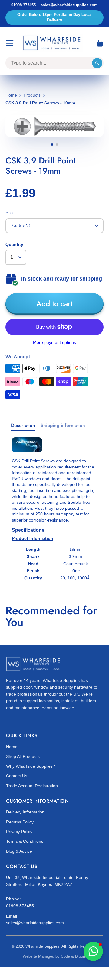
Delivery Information (25, 812)
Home (11, 95)
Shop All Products (23, 756)
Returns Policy (20, 822)
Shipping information (63, 425)
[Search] (97, 63)
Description (23, 425)
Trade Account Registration (32, 785)
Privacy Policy (19, 831)
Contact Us (16, 775)
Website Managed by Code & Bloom (54, 956)
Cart (100, 43)
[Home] (52, 43)
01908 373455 (23, 5)
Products (32, 95)
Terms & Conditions (24, 841)
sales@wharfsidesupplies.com (69, 5)
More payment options (54, 342)
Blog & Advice (19, 851)
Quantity (14, 244)
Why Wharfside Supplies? (30, 766)
